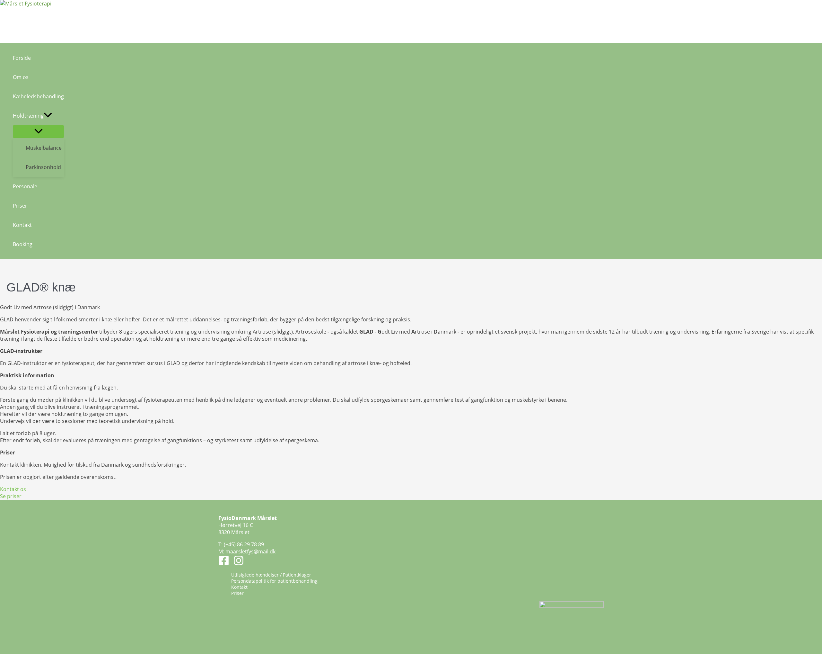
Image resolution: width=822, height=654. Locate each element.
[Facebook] (223, 564)
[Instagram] (238, 564)
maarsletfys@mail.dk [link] (250, 551)
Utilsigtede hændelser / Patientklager (271, 575)
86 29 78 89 (250, 544)
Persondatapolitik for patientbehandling (274, 581)
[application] (48, 115)
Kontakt (239, 587)
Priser (237, 593)
